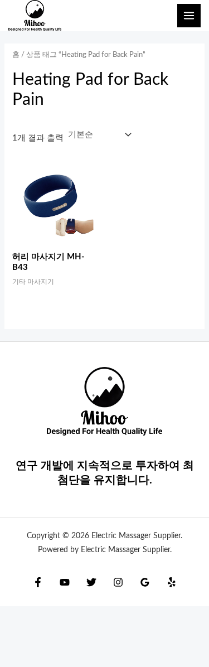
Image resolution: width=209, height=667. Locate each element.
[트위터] (91, 582)
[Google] (145, 582)
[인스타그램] (118, 582)
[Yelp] (172, 582)
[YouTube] (65, 582)
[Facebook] (38, 582)
